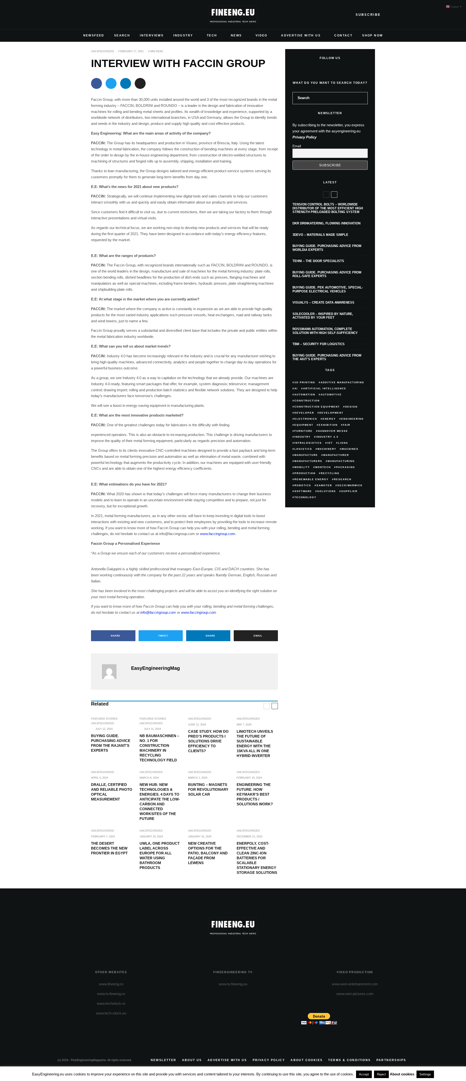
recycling (330, 473)
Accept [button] (364, 1074)
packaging (345, 467)
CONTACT (343, 35)
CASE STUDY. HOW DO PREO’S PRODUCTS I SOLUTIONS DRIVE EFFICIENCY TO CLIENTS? (208, 741)
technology (305, 497)
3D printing (304, 382)
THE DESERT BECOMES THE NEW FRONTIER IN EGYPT (109, 848)
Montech (323, 467)
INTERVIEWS (152, 35)
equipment (303, 425)
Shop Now (372, 35)
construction (307, 400)
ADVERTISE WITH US (301, 35)
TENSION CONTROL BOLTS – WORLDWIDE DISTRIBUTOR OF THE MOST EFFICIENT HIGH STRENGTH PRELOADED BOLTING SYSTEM (327, 208)
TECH (212, 35)
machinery (326, 449)
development (331, 412)
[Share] (96, 83)
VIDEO (261, 35)
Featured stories (104, 718)
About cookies (307, 1060)
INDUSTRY (183, 35)
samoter (324, 485)
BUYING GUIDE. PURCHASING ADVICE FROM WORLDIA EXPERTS (326, 248)
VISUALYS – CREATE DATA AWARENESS (323, 302)
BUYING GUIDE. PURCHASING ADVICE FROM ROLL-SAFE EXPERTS (326, 274)
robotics (302, 485)
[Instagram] (77, 15)
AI (296, 388)
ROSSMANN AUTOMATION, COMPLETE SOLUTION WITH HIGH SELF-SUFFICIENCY (325, 331)
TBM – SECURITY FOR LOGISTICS (318, 344)
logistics (303, 449)
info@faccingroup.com (158, 612)
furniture (303, 431)
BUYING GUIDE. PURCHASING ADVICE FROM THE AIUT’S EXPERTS (326, 357)
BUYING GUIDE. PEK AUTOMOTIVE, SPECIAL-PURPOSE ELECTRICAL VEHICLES (327, 289)
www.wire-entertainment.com (355, 984)
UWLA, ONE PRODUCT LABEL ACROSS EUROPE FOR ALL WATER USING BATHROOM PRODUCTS (160, 855)
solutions (326, 491)
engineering (352, 418)
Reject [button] (381, 1074)
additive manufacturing (342, 382)
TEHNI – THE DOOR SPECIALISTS (318, 261)
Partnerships (391, 1060)
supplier (349, 491)
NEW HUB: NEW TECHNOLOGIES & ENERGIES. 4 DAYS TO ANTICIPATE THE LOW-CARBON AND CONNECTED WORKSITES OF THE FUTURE (160, 802)
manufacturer (336, 455)
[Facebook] (61, 15)
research (342, 479)
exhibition (328, 425)
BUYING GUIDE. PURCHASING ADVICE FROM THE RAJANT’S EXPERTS (110, 743)
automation (304, 394)
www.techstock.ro (111, 1003)
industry (302, 436)
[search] (362, 98)
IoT (330, 443)
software (303, 491)
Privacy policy (269, 1060)
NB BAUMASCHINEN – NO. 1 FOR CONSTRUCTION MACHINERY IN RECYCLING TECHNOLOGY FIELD (159, 748)
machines (350, 449)
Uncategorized (102, 51)
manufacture (306, 455)
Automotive (331, 394)
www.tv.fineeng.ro (111, 994)
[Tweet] (111, 83)
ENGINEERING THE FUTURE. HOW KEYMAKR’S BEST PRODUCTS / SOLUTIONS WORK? (255, 794)
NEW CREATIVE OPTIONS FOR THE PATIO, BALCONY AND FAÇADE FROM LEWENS (208, 853)
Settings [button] (425, 1074)
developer (304, 412)
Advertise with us (227, 1060)
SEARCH (122, 35)
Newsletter (163, 1060)
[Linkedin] (92, 15)
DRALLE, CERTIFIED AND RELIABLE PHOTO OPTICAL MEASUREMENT (111, 792)
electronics (305, 418)
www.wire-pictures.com (355, 994)
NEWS (236, 35)
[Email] (140, 83)
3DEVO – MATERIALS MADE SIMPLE (320, 235)
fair (346, 425)
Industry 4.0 (327, 436)
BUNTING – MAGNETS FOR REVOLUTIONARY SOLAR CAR (208, 789)
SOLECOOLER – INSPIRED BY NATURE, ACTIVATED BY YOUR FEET (322, 316)
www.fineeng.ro (111, 984)
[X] (69, 15)
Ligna (343, 443)
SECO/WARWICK (350, 485)
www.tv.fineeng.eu (233, 984)
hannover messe (333, 431)
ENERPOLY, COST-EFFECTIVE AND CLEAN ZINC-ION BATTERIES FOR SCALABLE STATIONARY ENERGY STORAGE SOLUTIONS (257, 858)
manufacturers (308, 461)
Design (351, 406)
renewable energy (311, 479)
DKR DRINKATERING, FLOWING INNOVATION (326, 223)
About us (192, 1060)
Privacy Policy (304, 137)
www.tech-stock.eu (111, 1013)
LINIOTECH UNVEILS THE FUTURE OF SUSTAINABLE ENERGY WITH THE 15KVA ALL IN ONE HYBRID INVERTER (255, 743)
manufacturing (341, 461)
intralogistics (308, 443)
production (305, 473)
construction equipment (317, 406)
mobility (302, 467)
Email (296, 146)
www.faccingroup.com (217, 534)
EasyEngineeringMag (155, 668)
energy (329, 418)
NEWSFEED (93, 35)
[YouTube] (85, 15)
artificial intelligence (324, 388)
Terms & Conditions (349, 1060)
